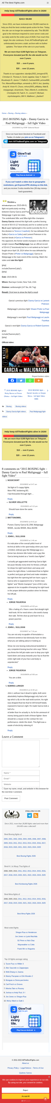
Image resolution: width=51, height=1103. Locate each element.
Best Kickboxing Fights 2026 (26, 884)
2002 (15, 839)
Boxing (10, 113)
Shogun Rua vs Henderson (26, 932)
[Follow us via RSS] (36, 817)
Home (4, 113)
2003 (20, 839)
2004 (25, 839)
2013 (24, 843)
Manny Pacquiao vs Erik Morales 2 (19, 976)
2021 (20, 847)
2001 (10, 839)
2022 (25, 847)
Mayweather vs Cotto (26, 945)
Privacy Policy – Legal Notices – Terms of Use (26, 1068)
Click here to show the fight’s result (20, 292)
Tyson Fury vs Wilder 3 (15, 964)
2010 (10, 843)
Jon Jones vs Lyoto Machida (26, 936)
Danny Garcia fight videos (16, 411)
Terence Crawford (21, 231)
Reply (10, 499)
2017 (43, 843)
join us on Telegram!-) (34, 137)
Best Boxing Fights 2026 (26, 856)
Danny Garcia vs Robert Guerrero (35, 326)
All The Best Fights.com (13, 3)
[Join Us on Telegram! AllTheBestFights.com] (25, 142)
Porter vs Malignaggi (24, 254)
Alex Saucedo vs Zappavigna (17, 968)
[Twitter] (21, 380)
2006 (34, 839)
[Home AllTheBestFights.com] (12, 818)
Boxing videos (20, 113)
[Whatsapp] (30, 380)
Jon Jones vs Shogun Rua (16, 997)
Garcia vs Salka (15, 234)
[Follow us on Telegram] (29, 817)
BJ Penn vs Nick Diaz (26, 940)
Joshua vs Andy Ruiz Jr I (15, 992)
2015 (34, 843)
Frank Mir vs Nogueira (26, 949)
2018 (6, 847)
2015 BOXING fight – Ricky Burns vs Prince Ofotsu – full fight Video (13, 393)
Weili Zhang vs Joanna (14, 972)
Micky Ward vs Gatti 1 (15, 1001)
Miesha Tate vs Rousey (15, 988)
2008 (44, 839)
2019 (10, 847)
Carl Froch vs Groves (14, 984)
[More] (39, 380)
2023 (29, 847)
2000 (6, 839)
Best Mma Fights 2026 (26, 914)
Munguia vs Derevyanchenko (17, 980)
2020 (15, 847)
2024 (34, 847)
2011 (15, 843)
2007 (39, 839)
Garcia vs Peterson (24, 238)
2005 (29, 839)
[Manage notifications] (45, 1099)
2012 (20, 843)
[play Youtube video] (25, 359)
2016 (39, 843)
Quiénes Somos (25, 1073)
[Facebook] (12, 380)
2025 (39, 847)
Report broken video (40, 376)
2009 (6, 843)
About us (25, 1063)
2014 (29, 843)
